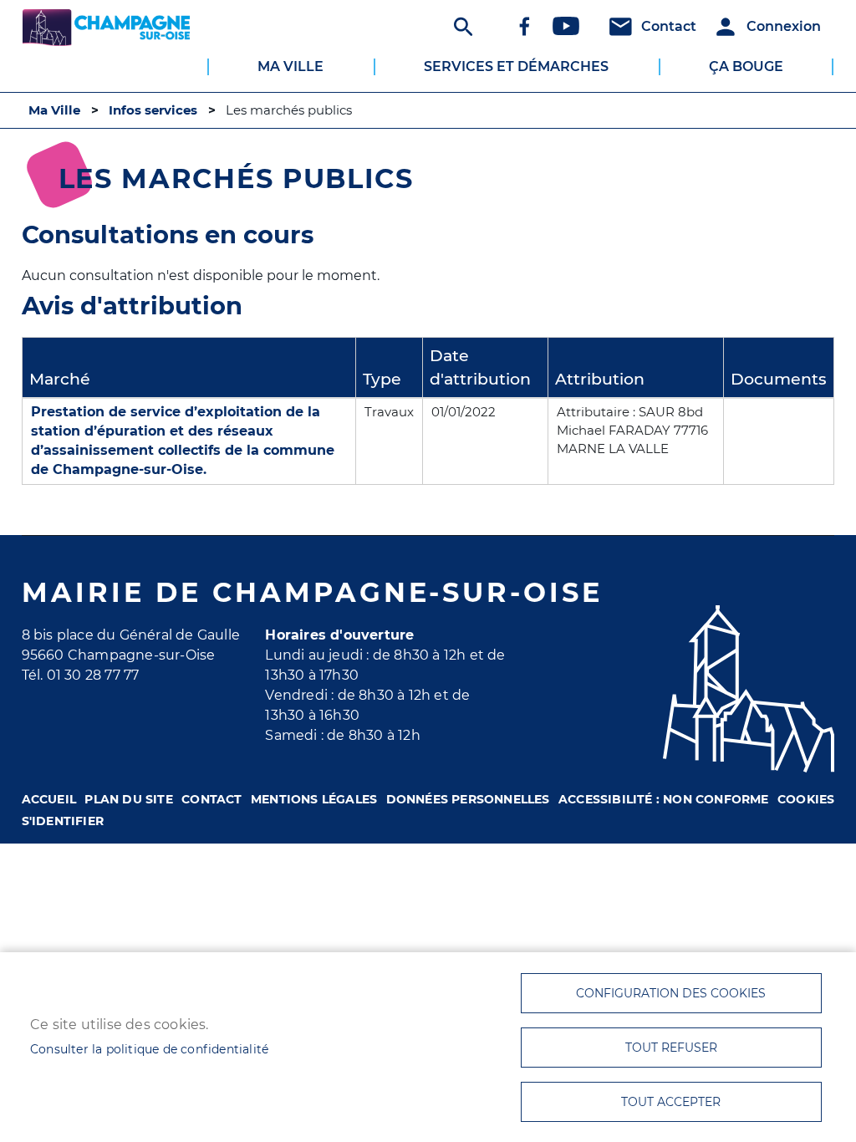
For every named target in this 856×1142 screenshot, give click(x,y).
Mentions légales (314, 799)
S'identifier (63, 820)
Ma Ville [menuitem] (290, 66)
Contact (668, 26)
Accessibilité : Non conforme (663, 799)
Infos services (153, 110)
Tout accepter (671, 1102)
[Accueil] (106, 30)
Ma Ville (54, 110)
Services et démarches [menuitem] (516, 66)
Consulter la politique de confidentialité (149, 1049)
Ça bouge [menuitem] (746, 66)
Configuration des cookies (671, 993)
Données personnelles (468, 799)
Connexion (783, 26)
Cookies (805, 799)
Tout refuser (671, 1047)
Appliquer (461, 26)
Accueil (49, 799)
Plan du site (128, 799)
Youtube (566, 26)
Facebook (524, 26)
